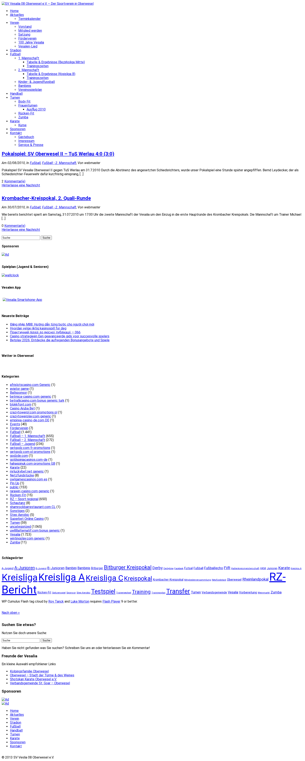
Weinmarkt (264, 592)
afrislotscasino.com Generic (30, 385)
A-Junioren (24, 567)
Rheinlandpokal (255, 579)
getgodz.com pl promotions (30, 452)
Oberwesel (234, 579)
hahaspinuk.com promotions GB (32, 464)
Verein (14, 23)
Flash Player (111, 601)
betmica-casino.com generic (30, 397)
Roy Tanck (56, 601)
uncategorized (20, 527)
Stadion (15, 50)
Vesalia (15, 534)
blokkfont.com (20, 404)
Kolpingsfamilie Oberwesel (29, 671)
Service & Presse (30, 145)
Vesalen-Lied (27, 46)
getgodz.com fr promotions (30, 448)
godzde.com (19, 456)
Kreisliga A (61, 577)
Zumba (23, 117)
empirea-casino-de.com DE (29, 420)
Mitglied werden (30, 31)
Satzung (24, 34)
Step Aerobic (19, 515)
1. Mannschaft (28, 58)
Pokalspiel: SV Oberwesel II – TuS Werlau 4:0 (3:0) (58, 154)
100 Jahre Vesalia (31, 42)
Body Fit (24, 101)
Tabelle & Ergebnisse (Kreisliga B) (51, 74)
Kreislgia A (296, 568)
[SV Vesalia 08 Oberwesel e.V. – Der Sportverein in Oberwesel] (48, 4)
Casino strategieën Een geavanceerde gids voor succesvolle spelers (59, 336)
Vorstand (25, 27)
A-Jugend (7, 568)
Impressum (26, 141)
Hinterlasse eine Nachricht (21, 185)
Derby (157, 568)
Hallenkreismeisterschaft (245, 568)
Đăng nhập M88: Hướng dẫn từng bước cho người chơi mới (52, 324)
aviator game (19, 389)
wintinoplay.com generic (27, 538)
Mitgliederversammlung (197, 579)
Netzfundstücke (22, 475)
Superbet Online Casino (27, 519)
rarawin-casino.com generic (29, 491)
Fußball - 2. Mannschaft (59, 163)
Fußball (15, 54)
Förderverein (27, 38)
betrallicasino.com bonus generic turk (37, 400)
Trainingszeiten (38, 66)
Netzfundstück (219, 580)
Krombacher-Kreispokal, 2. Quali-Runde (46, 198)
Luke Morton (80, 601)
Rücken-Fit (26, 113)
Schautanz (17, 503)
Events (15, 424)
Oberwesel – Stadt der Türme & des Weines (42, 675)
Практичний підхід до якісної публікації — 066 (45, 332)
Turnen (15, 98)
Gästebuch (26, 137)
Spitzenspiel (59, 592)
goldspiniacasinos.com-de (29, 460)
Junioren (272, 568)
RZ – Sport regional (24, 499)
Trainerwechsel (123, 592)
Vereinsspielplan (30, 90)
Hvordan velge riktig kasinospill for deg (38, 328)
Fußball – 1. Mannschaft (27, 436)
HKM (263, 568)
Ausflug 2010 (36, 109)
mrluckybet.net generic (27, 471)
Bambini (71, 568)
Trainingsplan (158, 592)
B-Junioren (56, 568)
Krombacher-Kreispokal (168, 579)
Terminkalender (29, 19)
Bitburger (97, 568)
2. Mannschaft (28, 70)
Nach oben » (11, 613)
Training (141, 592)
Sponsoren (18, 129)
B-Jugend (41, 568)
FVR (227, 568)
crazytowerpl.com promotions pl (33, 412)
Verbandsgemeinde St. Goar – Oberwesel (40, 683)
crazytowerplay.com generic (30, 416)
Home (14, 11)
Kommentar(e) (14, 181)
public (14, 487)
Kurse (22, 125)
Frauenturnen (27, 105)
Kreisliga (20, 577)
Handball (16, 94)
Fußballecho (213, 568)
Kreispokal (138, 578)
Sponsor (71, 592)
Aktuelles (17, 15)
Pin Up (14, 483)
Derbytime (168, 568)
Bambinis (24, 86)
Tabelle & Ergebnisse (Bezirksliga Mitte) (56, 62)
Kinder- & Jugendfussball (36, 82)
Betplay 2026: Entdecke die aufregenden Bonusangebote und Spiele (60, 340)
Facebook (178, 568)
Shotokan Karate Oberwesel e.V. (33, 679)
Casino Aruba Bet (22, 408)
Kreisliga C (104, 577)
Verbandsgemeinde (214, 592)
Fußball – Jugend (22, 444)
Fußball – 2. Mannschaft (27, 440)
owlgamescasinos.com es (28, 479)
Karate (15, 121)
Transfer (178, 591)
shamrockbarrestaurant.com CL (33, 507)
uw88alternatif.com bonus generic (35, 530)
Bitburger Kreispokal (127, 567)
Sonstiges (17, 511)
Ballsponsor (18, 393)
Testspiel (103, 591)
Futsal (188, 568)
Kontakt (16, 133)
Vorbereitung (248, 592)
